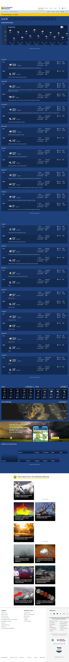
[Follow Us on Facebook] (50, 614)
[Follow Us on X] (67, 614)
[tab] (62, 27)
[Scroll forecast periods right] (67, 35)
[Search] (59, 8)
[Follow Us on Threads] (64, 614)
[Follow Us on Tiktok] (60, 614)
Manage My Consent (6, 621)
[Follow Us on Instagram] (54, 614)
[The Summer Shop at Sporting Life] (64, 458)
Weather (6, 11)
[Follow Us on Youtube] (57, 614)
